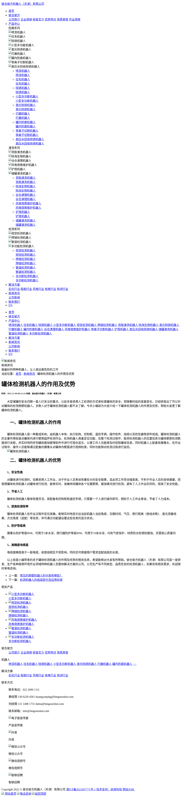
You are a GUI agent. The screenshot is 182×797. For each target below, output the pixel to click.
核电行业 (50, 288)
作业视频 (74, 19)
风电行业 (38, 288)
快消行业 (62, 288)
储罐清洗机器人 (168, 329)
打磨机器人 (16, 329)
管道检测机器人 (18, 333)
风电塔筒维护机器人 (77, 329)
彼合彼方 (14, 15)
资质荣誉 (62, 19)
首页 (11, 10)
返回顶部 (40, 793)
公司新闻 (14, 297)
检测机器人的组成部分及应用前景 (41, 579)
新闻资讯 (14, 293)
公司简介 (14, 19)
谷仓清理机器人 (54, 329)
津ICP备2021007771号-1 (81, 789)
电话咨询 (25, 793)
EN (10, 305)
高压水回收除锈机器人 (143, 329)
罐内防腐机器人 (33, 329)
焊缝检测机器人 (107, 324)
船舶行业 (26, 288)
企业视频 (26, 19)
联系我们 (14, 301)
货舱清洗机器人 (128, 324)
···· (134, 663)
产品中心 (14, 23)
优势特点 (50, 19)
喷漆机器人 (16, 324)
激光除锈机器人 (169, 324)
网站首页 (10, 793)
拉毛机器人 (30, 324)
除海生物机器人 (149, 324)
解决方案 (14, 284)
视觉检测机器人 (87, 324)
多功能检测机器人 (40, 333)
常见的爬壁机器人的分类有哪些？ (41, 575)
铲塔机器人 (121, 329)
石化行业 (14, 288)
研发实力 (38, 19)
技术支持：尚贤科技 (109, 789)
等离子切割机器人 (102, 329)
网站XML (129, 789)
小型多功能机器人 (64, 324)
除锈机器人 (45, 324)
